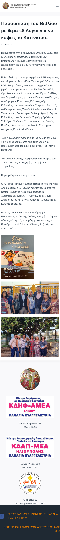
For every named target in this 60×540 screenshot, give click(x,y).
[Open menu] (57, 6)
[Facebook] (2, 516)
